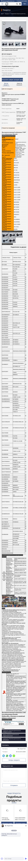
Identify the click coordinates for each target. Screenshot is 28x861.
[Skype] (4, 756)
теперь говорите (14, 760)
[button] (26, 44)
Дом (2, 13)
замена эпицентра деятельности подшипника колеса (11, 735)
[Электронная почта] (10, 756)
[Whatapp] (7, 755)
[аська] (14, 756)
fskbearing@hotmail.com (8, 1)
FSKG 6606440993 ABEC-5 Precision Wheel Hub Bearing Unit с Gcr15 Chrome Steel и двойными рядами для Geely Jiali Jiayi (20, 819)
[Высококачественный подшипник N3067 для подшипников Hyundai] (14, 30)
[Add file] (2, 858)
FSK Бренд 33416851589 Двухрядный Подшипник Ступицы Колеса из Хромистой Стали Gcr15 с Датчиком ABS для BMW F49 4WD (7, 819)
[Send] (26, 858)
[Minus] (26, 826)
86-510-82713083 (22, 1)
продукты (7, 13)
